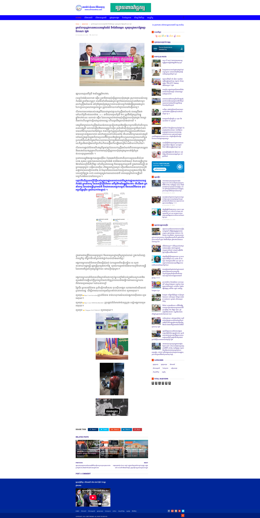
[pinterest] (179, 511)
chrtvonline (90, 516)
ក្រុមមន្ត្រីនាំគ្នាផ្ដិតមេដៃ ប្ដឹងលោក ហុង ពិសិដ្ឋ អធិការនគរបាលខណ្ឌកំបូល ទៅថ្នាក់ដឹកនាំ (172, 154)
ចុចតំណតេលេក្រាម (160, 169)
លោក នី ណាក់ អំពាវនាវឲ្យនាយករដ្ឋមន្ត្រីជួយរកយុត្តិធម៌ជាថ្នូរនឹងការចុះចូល (172, 62)
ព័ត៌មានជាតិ (88, 18)
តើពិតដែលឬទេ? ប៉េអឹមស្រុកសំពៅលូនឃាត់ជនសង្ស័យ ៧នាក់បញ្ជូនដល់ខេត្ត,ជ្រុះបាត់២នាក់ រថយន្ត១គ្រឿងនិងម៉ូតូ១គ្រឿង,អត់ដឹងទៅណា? (173, 249)
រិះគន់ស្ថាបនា (126, 18)
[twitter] (183, 511)
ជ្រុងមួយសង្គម (114, 18)
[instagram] (176, 511)
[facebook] (169, 511)
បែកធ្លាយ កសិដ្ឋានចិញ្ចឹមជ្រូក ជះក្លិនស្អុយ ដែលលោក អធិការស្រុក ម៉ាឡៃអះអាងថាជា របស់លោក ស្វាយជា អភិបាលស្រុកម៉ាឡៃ (173, 298)
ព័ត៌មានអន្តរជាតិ (101, 18)
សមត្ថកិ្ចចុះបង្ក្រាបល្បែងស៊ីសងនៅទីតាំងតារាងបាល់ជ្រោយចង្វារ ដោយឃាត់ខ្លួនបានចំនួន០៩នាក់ (173, 92)
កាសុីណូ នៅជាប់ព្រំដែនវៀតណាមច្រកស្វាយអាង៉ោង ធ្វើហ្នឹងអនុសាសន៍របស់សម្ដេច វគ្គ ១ (172, 112)
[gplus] (172, 511)
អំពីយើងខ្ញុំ (134, 511)
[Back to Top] (182, 515)
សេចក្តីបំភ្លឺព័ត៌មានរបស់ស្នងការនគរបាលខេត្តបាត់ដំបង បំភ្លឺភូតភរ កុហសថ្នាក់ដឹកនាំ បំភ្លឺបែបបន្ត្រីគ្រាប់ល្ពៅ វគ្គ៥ (172, 145)
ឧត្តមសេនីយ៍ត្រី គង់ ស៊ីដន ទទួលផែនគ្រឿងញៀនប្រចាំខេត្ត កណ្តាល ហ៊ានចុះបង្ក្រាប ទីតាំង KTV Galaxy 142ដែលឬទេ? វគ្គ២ (173, 82)
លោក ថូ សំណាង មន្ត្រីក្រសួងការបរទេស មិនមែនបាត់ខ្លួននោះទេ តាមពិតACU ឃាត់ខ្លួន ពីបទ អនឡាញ (87, 452)
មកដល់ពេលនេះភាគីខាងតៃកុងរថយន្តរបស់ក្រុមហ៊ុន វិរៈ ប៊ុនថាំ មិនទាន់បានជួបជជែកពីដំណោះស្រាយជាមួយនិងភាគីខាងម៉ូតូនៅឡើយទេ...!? (112, 451)
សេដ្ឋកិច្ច (150, 18)
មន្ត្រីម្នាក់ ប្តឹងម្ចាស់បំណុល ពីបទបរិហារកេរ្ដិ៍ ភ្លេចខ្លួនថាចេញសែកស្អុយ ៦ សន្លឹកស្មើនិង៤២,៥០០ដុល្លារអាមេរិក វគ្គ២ (136, 451)
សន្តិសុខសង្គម (174, 368)
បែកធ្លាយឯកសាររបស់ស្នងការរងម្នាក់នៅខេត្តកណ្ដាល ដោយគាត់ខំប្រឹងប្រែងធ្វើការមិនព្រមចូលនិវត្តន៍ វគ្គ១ (172, 72)
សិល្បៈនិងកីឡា (139, 18)
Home (78, 18)
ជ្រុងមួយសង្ (155, 365)
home (77, 511)
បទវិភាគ (114, 511)
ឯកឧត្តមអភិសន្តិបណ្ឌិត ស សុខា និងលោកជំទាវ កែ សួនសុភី (172, 120)
